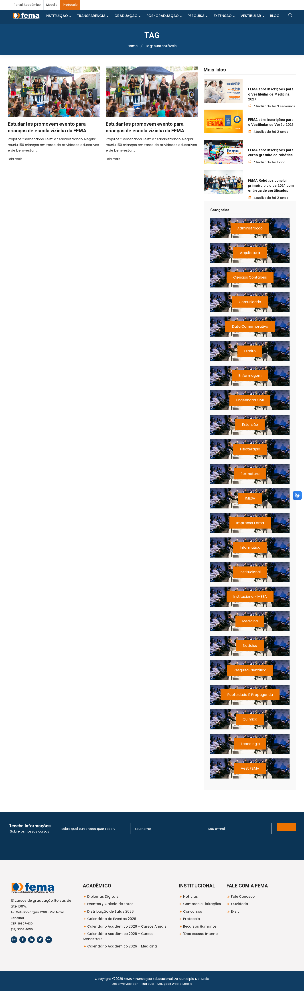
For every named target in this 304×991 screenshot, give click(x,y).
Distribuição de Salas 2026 (110, 911)
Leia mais (15, 159)
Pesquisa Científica (249, 670)
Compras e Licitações (202, 903)
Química (250, 719)
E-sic (235, 911)
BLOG (275, 15)
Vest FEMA (250, 768)
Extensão (250, 424)
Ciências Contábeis (250, 277)
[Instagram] (14, 939)
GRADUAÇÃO (126, 15)
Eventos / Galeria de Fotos (110, 903)
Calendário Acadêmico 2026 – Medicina (122, 946)
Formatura (250, 473)
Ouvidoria (239, 903)
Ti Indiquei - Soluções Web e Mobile (165, 984)
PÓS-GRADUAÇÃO (162, 15)
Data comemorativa (250, 326)
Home (133, 46)
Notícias (250, 645)
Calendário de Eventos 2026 (111, 918)
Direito (250, 351)
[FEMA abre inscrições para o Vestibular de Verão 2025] (223, 121)
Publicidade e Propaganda (250, 694)
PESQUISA (196, 15)
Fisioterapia (250, 449)
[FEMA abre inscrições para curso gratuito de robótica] (223, 152)
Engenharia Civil (250, 400)
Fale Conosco (243, 896)
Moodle (51, 5)
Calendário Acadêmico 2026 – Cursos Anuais (126, 926)
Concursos (192, 911)
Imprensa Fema (250, 522)
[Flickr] (48, 939)
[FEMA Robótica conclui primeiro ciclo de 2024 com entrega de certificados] (223, 182)
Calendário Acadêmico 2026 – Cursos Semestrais (118, 936)
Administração (250, 228)
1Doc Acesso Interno (200, 933)
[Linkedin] (31, 939)
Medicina (250, 621)
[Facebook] (22, 939)
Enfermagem (249, 375)
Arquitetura (250, 252)
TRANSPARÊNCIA (91, 15)
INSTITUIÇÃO (56, 15)
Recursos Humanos (200, 926)
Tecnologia (250, 743)
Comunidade (250, 301)
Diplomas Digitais (102, 896)
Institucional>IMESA (250, 596)
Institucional (250, 572)
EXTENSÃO (222, 15)
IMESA (250, 498)
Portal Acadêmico (27, 5)
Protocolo (70, 5)
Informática (250, 547)
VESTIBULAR (251, 15)
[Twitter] (40, 939)
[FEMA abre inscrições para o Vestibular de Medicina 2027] (223, 91)
